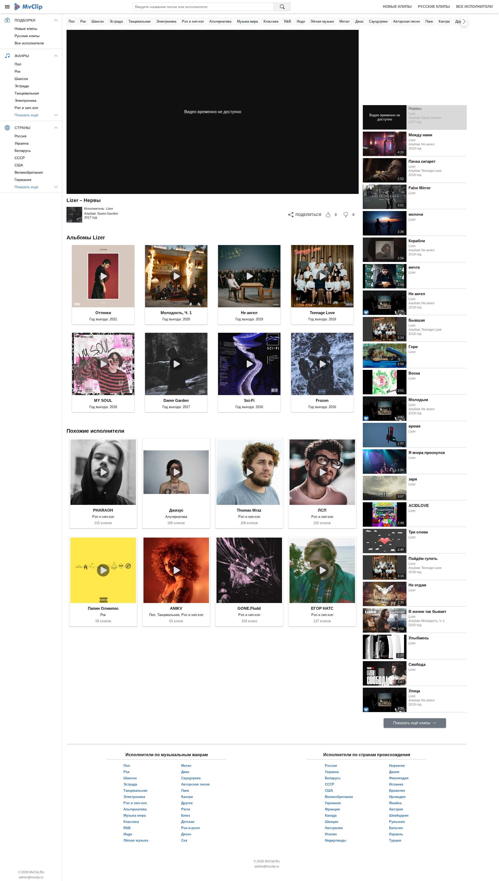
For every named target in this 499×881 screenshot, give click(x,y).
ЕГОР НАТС (322, 608)
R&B (287, 21)
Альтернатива (220, 21)
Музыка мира (247, 21)
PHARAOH (103, 510)
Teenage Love (322, 312)
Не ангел (249, 312)
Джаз (359, 21)
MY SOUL (103, 400)
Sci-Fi (249, 400)
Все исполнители (474, 6)
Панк (429, 21)
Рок (83, 21)
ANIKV (176, 608)
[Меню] (7, 7)
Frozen (322, 400)
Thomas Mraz (249, 510)
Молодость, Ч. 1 (176, 312)
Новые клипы (397, 6)
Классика (271, 21)
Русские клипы (434, 6)
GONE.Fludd (249, 608)
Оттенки (103, 312)
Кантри (444, 21)
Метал (344, 21)
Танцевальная (139, 21)
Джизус (176, 510)
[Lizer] (74, 214)
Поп (72, 21)
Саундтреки (378, 21)
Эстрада (116, 21)
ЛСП (322, 510)
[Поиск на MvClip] (282, 7)
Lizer (109, 209)
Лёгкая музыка (322, 21)
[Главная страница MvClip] (28, 6)
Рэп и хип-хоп (193, 21)
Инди (301, 21)
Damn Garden (107, 213)
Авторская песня (406, 21)
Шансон (97, 21)
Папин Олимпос (103, 608)
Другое (460, 21)
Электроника (166, 21)
